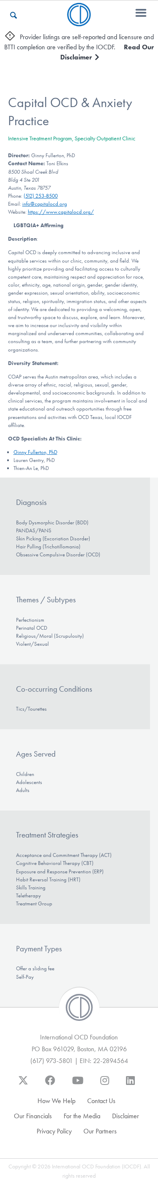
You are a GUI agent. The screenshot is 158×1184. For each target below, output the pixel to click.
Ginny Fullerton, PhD (35, 452)
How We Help (56, 1101)
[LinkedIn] (130, 1084)
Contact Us (101, 1101)
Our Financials (33, 1116)
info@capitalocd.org (44, 204)
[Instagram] (105, 1084)
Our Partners (100, 1131)
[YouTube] (77, 1084)
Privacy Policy (54, 1131)
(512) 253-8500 (41, 196)
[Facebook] (50, 1084)
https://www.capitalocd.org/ (61, 212)
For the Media (82, 1116)
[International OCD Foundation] (79, 21)
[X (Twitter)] (23, 1084)
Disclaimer (125, 1116)
